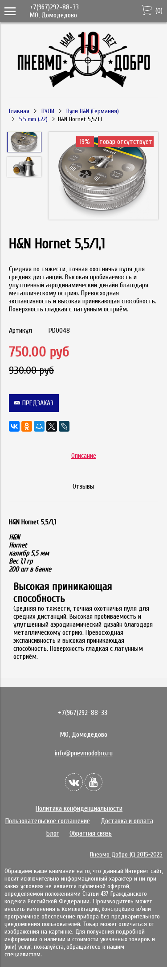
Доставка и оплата (127, 821)
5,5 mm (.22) (33, 119)
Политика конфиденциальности (79, 808)
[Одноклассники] (26, 426)
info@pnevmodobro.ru (84, 753)
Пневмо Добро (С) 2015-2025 (126, 854)
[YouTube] (93, 782)
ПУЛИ (47, 111)
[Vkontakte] (74, 782)
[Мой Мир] (39, 426)
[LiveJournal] (64, 426)
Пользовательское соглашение (47, 821)
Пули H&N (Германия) (92, 111)
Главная (19, 111)
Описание (83, 456)
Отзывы (83, 486)
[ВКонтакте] (14, 426)
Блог (52, 833)
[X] (51, 426)
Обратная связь (90, 833)
